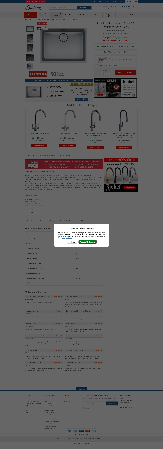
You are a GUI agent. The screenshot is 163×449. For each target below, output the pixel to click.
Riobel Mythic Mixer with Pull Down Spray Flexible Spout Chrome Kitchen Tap (124, 135)
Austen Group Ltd (85, 443)
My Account (119, 1)
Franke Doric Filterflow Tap (39, 133)
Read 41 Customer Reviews (120, 33)
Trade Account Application (33, 401)
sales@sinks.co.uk (129, 405)
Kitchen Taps (82, 15)
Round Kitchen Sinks (50, 426)
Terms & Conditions (110, 407)
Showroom (48, 408)
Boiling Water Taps (109, 15)
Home (26, 19)
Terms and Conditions (69, 399)
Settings (72, 242)
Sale (30, 15)
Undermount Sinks (57, 15)
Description (31, 155)
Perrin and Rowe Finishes (51, 403)
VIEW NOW (81, 99)
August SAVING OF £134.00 (115, 40)
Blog (46, 417)
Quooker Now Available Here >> (35, 1)
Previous (30, 23)
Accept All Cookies (87, 242)
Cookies (28, 410)
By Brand (133, 15)
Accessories (121, 15)
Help (108, 1)
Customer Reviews (65, 155)
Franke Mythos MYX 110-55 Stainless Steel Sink (64, 19)
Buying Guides (49, 414)
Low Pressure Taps (50, 428)
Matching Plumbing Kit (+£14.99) (121, 60)
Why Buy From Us (49, 412)
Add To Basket (39, 145)
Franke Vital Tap (49, 405)
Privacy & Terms (67, 238)
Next (30, 70)
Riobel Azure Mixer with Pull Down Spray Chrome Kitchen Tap (95, 135)
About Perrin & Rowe (50, 419)
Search (83, 8)
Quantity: (105, 70)
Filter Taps (95, 15)
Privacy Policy (67, 401)
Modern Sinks (46, 19)
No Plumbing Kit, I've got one (108, 65)
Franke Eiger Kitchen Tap (67, 133)
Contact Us (29, 408)
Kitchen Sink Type (43, 15)
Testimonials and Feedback (52, 410)
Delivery (98, 1)
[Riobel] (121, 174)
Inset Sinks (69, 15)
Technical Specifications (47, 155)
